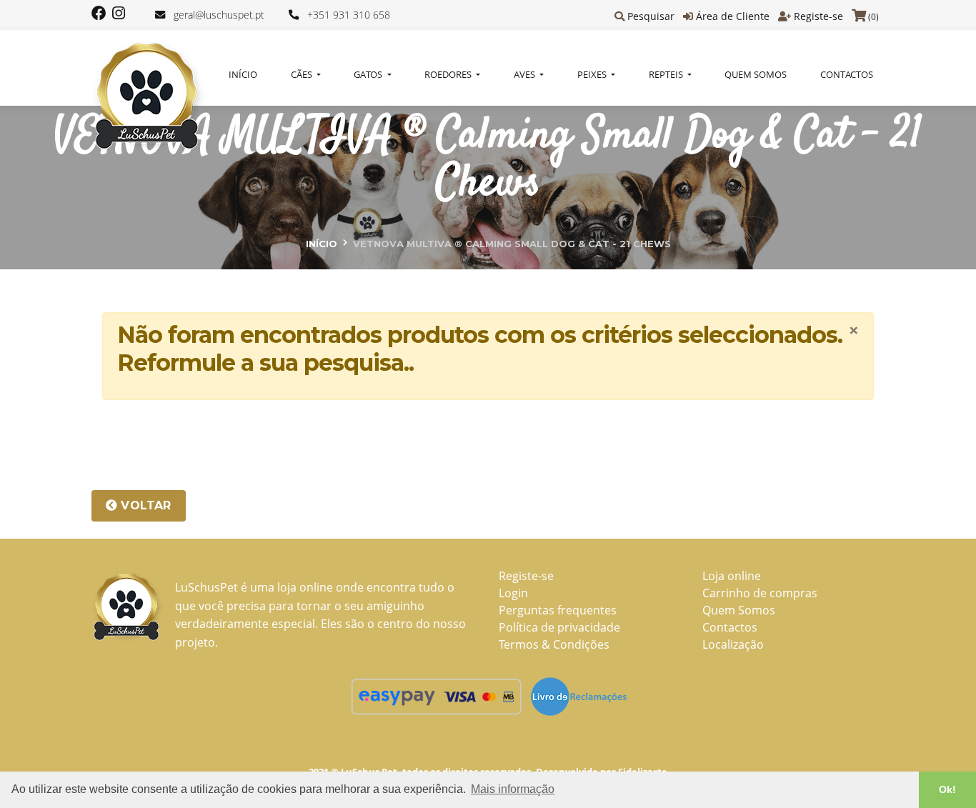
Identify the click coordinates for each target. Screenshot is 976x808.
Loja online (731, 576)
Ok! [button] (947, 789)
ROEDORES (449, 74)
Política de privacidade (559, 627)
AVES (525, 74)
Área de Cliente (733, 16)
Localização (733, 644)
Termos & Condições (554, 644)
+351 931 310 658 (348, 14)
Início (243, 74)
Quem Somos (755, 74)
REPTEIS (667, 74)
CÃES (302, 74)
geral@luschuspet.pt (219, 14)
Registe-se (818, 16)
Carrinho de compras (759, 593)
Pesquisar (650, 16)
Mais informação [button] (512, 789)
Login (513, 593)
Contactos (846, 74)
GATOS (369, 74)
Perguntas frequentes (558, 610)
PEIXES (593, 74)
